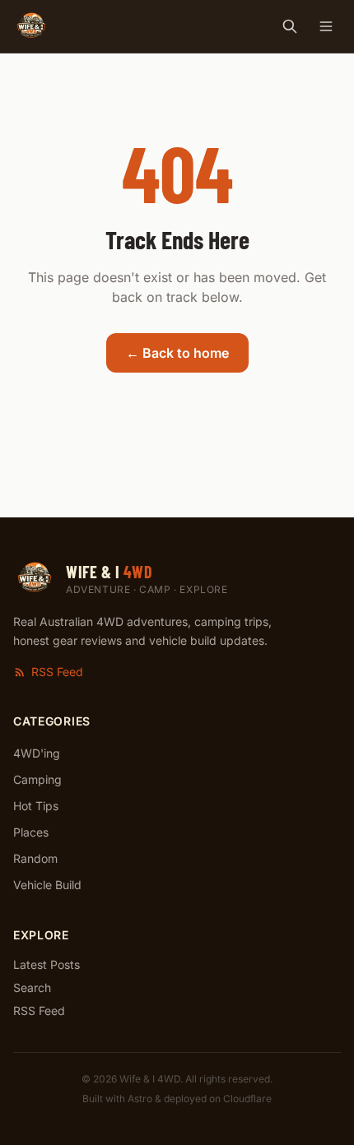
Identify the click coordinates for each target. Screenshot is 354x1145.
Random (35, 858)
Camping (37, 779)
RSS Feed (57, 672)
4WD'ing (36, 753)
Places (31, 832)
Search (32, 987)
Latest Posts (46, 964)
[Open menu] (326, 26)
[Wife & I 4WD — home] (31, 26)
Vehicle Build (47, 885)
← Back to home (177, 353)
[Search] (290, 26)
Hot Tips (35, 806)
